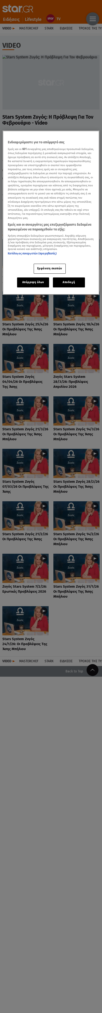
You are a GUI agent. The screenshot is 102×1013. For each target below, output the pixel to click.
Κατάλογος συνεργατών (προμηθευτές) (32, 253)
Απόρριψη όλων (33, 282)
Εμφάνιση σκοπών (49, 268)
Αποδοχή (69, 282)
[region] (51, 213)
